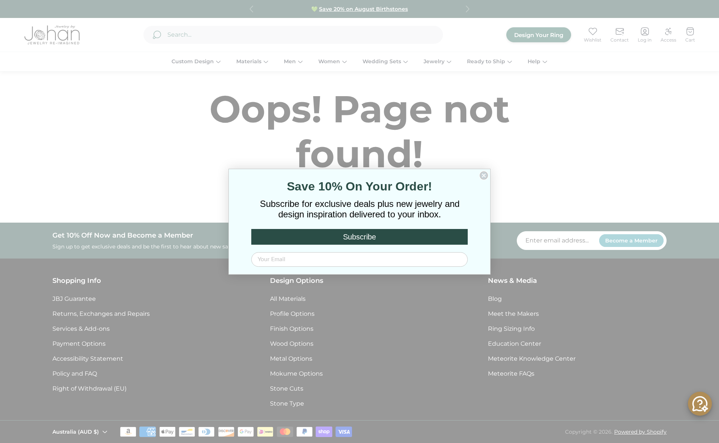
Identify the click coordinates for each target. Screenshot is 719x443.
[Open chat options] (700, 404)
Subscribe (359, 237)
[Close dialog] (484, 175)
